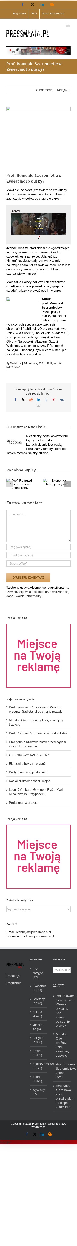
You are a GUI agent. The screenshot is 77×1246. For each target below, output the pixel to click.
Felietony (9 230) (38, 1001)
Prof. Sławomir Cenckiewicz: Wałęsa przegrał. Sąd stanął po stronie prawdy (62, 1010)
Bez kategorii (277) (38, 973)
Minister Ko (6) (37, 1027)
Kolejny (62, 90)
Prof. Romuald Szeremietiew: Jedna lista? (38, 733)
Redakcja (15, 363)
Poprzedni (46, 90)
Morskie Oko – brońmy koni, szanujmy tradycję (62, 1044)
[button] (9, 484)
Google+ (6, 1142)
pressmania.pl (44, 936)
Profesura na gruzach (24, 802)
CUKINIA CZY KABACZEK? (29, 755)
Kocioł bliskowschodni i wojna (29, 781)
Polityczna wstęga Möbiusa (28, 772)
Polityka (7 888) (37, 1040)
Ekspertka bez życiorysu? (27, 763)
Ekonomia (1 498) (38, 988)
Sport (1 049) (37, 1079)
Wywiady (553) (38, 1092)
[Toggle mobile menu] (68, 25)
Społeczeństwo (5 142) (38, 1066)
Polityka (51, 363)
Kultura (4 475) (37, 1014)
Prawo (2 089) (37, 1053)
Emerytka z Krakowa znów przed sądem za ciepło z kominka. (62, 1096)
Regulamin (13, 983)
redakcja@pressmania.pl (33, 932)
